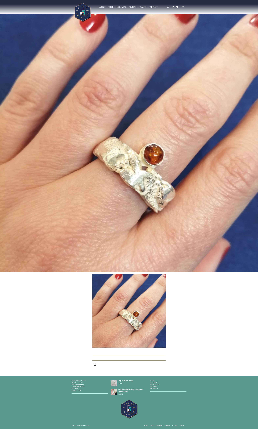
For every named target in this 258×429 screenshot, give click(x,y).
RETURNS (75, 388)
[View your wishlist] (176, 7)
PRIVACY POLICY (77, 390)
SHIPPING (153, 386)
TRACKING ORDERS (78, 386)
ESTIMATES (154, 388)
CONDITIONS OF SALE (79, 380)
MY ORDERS (154, 382)
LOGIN (152, 380)
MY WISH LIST (154, 384)
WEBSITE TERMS (77, 382)
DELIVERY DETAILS (78, 384)
